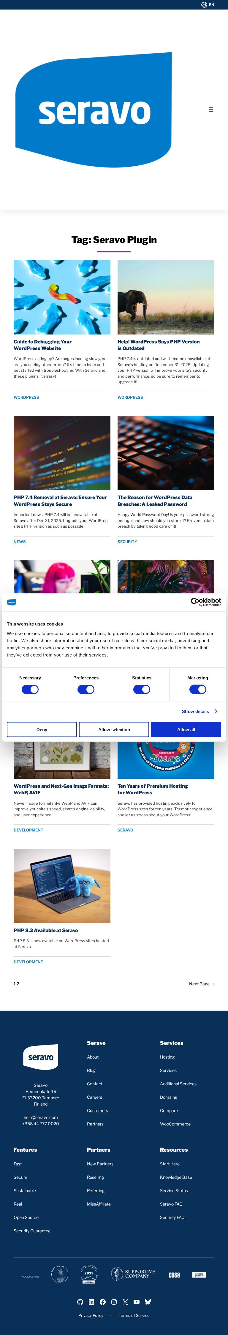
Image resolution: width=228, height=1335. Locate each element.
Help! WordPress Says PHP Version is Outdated (159, 345)
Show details (195, 711)
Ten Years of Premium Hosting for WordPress (153, 789)
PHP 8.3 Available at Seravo (46, 930)
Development (28, 830)
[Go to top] (199, 1325)
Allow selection (114, 729)
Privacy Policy (90, 1315)
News (20, 541)
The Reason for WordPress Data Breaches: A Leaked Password (155, 501)
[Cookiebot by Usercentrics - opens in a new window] (195, 602)
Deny (42, 729)
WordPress (26, 397)
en (211, 4)
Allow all (186, 729)
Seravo (125, 830)
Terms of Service (134, 1315)
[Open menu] (210, 109)
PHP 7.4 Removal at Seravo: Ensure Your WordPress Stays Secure (60, 501)
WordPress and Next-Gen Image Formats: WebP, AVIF (61, 789)
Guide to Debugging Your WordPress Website (43, 345)
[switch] (85, 689)
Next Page (201, 983)
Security (127, 541)
